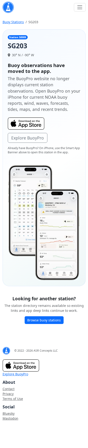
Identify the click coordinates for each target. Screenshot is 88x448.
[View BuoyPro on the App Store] (44, 222)
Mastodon (10, 418)
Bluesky (9, 413)
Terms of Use (13, 398)
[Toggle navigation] (79, 7)
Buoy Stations (13, 22)
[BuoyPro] (8, 7)
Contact (9, 389)
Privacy (8, 394)
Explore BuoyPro (27, 138)
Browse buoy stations (44, 320)
